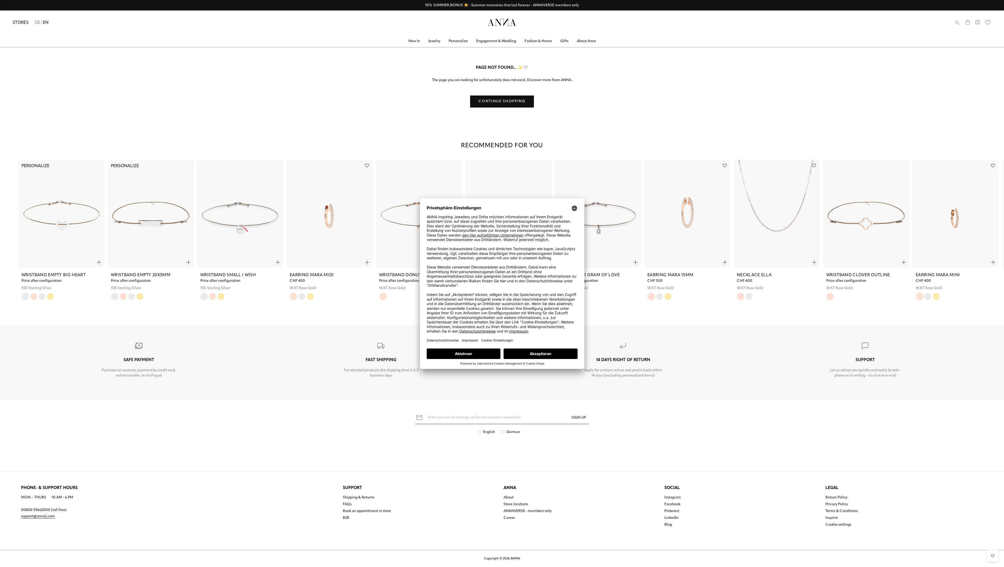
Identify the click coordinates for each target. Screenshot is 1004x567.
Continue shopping (502, 101)
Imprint (831, 518)
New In (414, 41)
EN (46, 23)
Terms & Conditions (841, 511)
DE (38, 23)
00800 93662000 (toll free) (44, 510)
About (509, 497)
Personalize (458, 41)
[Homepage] (502, 22)
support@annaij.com (38, 516)
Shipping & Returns (358, 497)
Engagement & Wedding (496, 41)
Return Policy (836, 497)
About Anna (586, 41)
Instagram (672, 497)
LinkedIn (671, 518)
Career (509, 518)
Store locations (516, 504)
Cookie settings (838, 525)
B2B (346, 518)
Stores (20, 23)
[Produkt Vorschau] (99, 262)
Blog (668, 525)
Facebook (672, 504)
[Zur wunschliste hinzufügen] (367, 165)
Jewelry (434, 41)
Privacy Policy (836, 504)
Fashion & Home (538, 41)
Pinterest (671, 511)
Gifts (564, 41)
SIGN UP (579, 418)
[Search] (957, 22)
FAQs (347, 504)
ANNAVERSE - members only (528, 511)
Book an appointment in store (367, 511)
